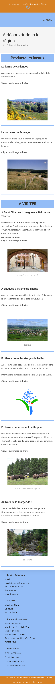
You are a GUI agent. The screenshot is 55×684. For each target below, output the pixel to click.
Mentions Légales (37, 677)
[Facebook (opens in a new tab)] (27, 7)
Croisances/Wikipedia (15, 661)
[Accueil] (4, 45)
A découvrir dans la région (17, 45)
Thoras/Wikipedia (14, 653)
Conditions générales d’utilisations (15, 677)
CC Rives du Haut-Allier (16, 665)
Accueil (49, 677)
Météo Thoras (13, 657)
